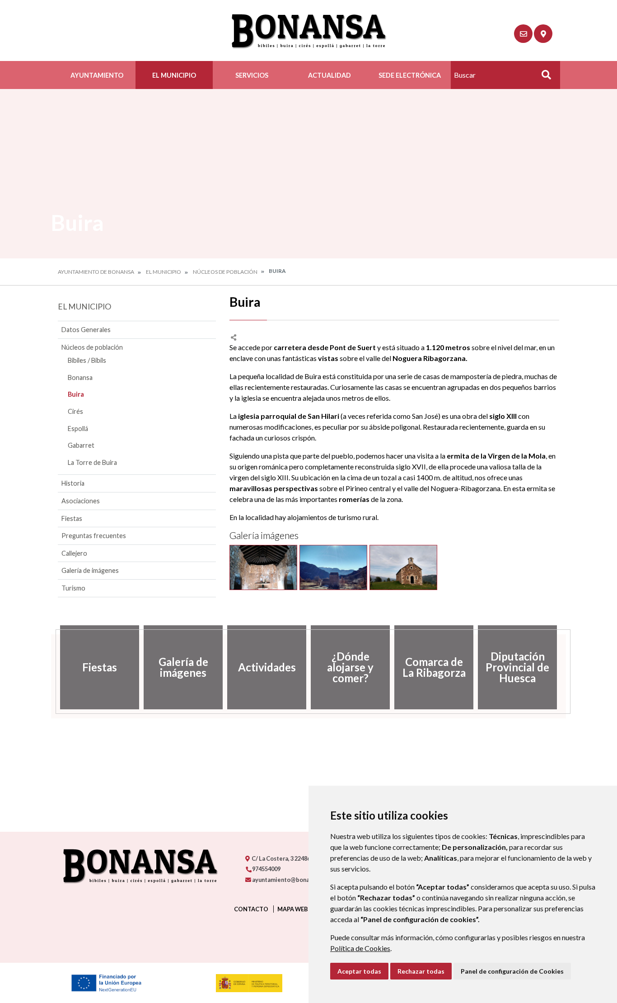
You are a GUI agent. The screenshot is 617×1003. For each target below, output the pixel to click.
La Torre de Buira (92, 462)
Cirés (75, 411)
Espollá (78, 428)
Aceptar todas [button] (359, 971)
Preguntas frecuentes (93, 535)
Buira (76, 394)
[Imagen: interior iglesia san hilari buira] (263, 567)
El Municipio (174, 75)
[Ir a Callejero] (543, 33)
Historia (72, 483)
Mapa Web (292, 909)
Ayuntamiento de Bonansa (96, 271)
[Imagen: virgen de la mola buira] (403, 567)
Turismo (73, 588)
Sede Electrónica (410, 75)
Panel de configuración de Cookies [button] (512, 971)
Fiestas (71, 518)
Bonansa (80, 377)
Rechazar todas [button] (420, 971)
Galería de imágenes (90, 570)
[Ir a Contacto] (523, 33)
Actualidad (329, 75)
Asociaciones (80, 501)
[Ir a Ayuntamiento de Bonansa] (308, 30)
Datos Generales (86, 329)
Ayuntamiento (96, 75)
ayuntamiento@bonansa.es (288, 879)
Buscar (543, 77)
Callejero (74, 553)
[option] (99, 667)
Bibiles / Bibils (87, 360)
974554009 (265, 868)
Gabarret (81, 445)
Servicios (251, 75)
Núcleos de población (225, 271)
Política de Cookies (360, 948)
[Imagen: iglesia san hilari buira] (333, 567)
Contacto (251, 909)
